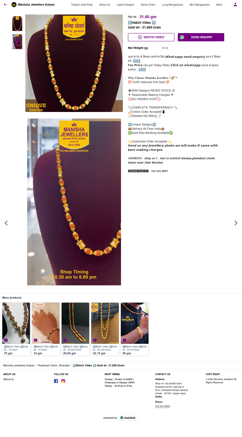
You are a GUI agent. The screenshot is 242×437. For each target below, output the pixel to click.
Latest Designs (125, 4)
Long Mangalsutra (172, 4)
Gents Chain (148, 4)
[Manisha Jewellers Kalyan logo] (14, 4)
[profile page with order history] (235, 4)
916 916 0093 (162, 406)
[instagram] (63, 381)
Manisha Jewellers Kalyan (36, 4)
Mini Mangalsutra (200, 4)
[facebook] (56, 381)
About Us (104, 4)
